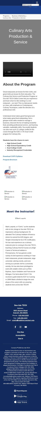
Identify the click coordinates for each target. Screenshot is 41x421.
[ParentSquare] (20, 390)
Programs (6, 16)
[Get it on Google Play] (20, 396)
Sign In (20, 338)
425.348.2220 (23, 315)
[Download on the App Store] (20, 402)
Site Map (20, 332)
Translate (34, 7)
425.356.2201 (22, 318)
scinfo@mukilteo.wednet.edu (23, 320)
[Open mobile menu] (37, 3)
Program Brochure (10, 160)
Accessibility (20, 335)
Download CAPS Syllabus (13, 156)
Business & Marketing (18, 16)
